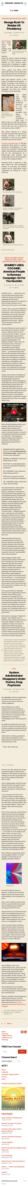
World (24, 18)
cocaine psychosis (14, 645)
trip (10, 1014)
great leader (7, 41)
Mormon (16, 653)
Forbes (12, 646)
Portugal (6, 657)
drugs (8, 646)
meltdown (6, 1012)
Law (11, 257)
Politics (20, 257)
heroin (20, 648)
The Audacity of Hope (19, 659)
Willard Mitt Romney (17, 660)
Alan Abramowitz (8, 639)
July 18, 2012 (20, 285)
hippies (6, 650)
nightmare (18, 1012)
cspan (8, 1010)
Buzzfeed (9, 641)
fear (16, 1010)
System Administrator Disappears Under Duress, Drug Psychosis (14, 679)
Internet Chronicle (11, 1181)
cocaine (6, 645)
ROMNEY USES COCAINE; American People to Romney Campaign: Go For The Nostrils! (14, 273)
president (11, 657)
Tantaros (9, 659)
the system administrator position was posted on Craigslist (14, 1004)
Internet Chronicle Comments (12, 1136)
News (15, 257)
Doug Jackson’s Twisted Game (12, 1118)
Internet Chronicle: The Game (11, 1123)
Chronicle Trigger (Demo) (7, 1034)
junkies (6, 652)
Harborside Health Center (11, 648)
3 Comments (15, 691)
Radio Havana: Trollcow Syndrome (13, 1161)
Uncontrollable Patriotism (11, 18)
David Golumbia (7, 1155)
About (4, 1070)
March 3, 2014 (20, 32)
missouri (12, 1012)
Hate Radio (7, 1113)
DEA (20, 645)
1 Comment (15, 35)
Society (20, 259)
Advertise (5, 1040)
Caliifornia (15, 641)
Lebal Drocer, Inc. (7, 1037)
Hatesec (10, 32)
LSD (19, 1010)
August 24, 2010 (20, 689)
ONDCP (19, 655)
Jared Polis (11, 650)
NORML (22, 653)
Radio (3, 1031)
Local (14, 668)
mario (21, 1010)
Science (14, 259)
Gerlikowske (22, 646)
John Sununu (18, 650)
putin (12, 249)
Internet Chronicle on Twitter (12, 1083)
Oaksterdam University (10, 655)
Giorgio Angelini (7, 1142)
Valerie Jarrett (8, 660)
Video (24, 261)
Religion (8, 259)
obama (9, 249)
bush (5, 249)
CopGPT (4, 1172)
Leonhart (10, 652)
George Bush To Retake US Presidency (14, 25)
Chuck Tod (10, 285)
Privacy (4, 1077)
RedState (17, 657)
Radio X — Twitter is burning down (13, 1167)
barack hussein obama (20, 639)
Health (7, 257)
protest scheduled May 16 (11, 143)
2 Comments (15, 287)
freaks (16, 646)
